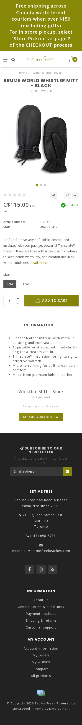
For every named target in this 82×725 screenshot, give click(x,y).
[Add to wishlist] (67, 195)
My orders (41, 655)
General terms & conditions (41, 607)
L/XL (26, 284)
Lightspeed (21, 709)
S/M (10, 284)
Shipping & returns (41, 620)
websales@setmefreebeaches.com (41, 550)
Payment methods (41, 613)
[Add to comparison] (75, 195)
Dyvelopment (59, 709)
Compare (41, 669)
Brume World (41, 91)
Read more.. (39, 262)
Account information (41, 648)
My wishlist (41, 662)
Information (39, 325)
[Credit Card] (41, 693)
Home (23, 72)
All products (41, 676)
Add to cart (54, 300)
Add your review (43, 417)
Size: (7, 275)
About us (41, 600)
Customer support (41, 627)
